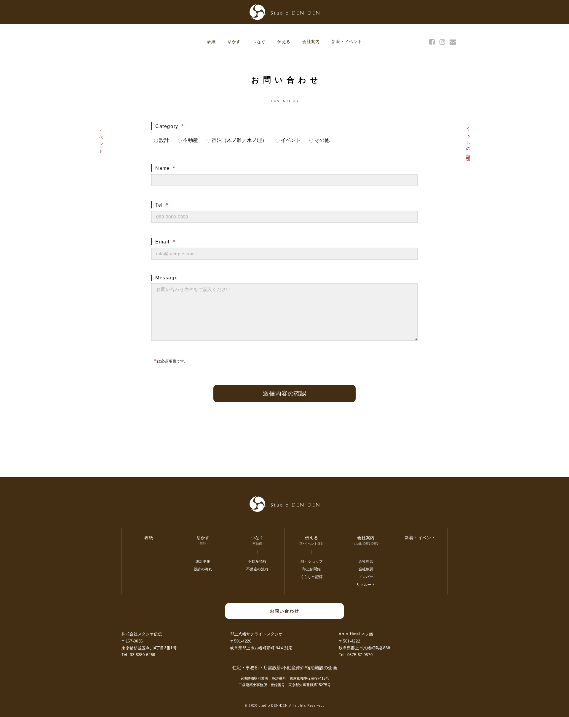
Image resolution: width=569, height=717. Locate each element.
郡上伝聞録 (311, 569)
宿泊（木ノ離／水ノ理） (239, 140)
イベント (101, 139)
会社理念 (366, 561)
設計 (164, 140)
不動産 (190, 140)
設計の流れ (203, 569)
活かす (234, 41)
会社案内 (311, 41)
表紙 (211, 41)
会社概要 (366, 569)
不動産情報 (257, 561)
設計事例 (203, 561)
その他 (322, 140)
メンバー (366, 577)
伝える (283, 41)
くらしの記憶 (468, 139)
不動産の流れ (257, 569)
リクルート (366, 585)
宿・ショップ (312, 561)
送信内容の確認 (284, 393)
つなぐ (259, 41)
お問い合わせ (284, 610)
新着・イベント (347, 41)
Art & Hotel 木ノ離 (356, 634)
